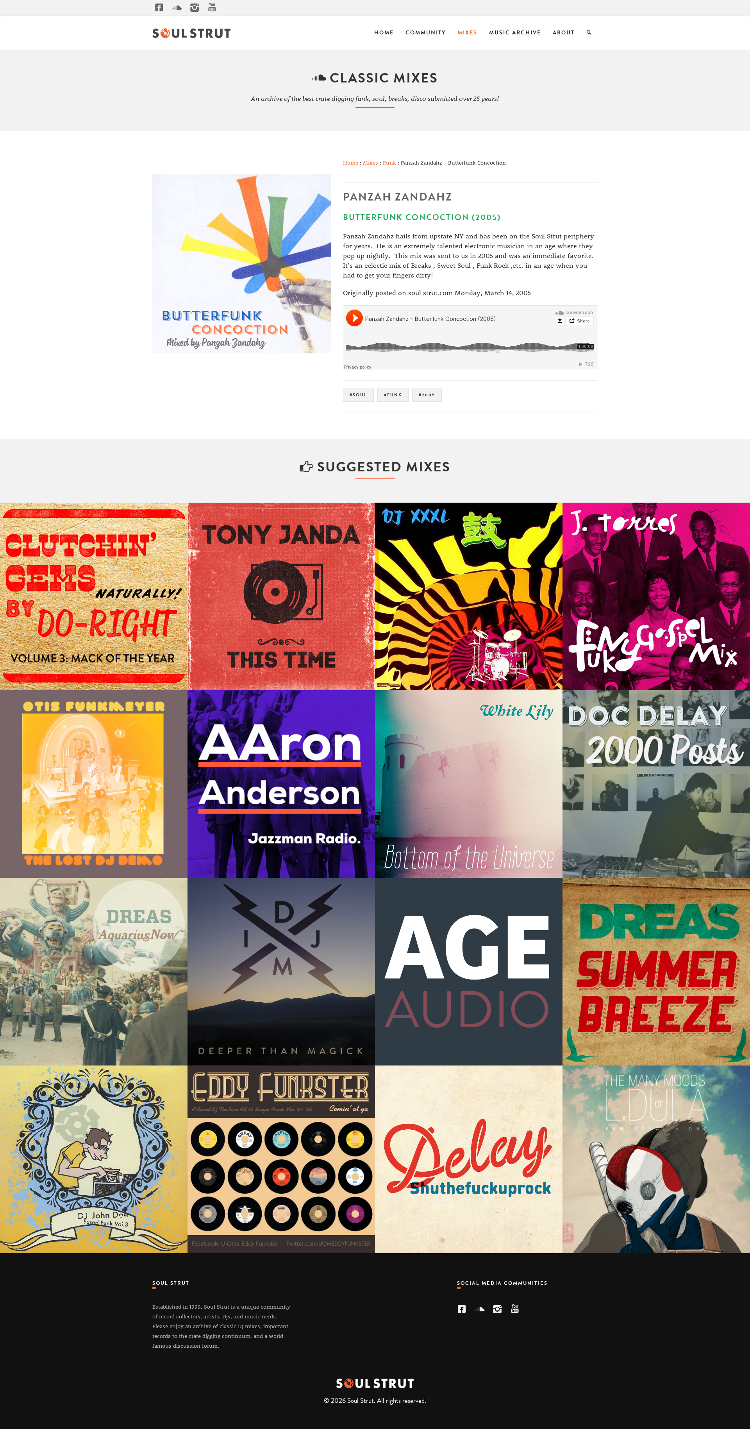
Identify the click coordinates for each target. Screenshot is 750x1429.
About (564, 33)
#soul (358, 395)
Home (384, 33)
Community (425, 33)
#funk (393, 395)
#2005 (427, 395)
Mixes (467, 33)
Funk (389, 162)
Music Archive (515, 33)
